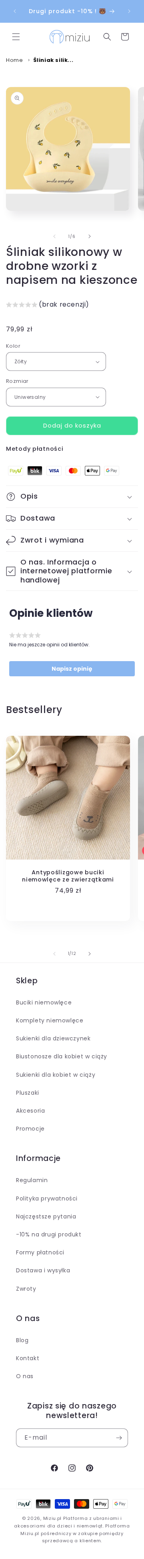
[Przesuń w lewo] (54, 236)
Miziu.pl (52, 1518)
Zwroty (26, 1289)
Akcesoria (30, 1111)
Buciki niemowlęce (44, 1002)
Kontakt (27, 1358)
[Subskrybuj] (119, 1437)
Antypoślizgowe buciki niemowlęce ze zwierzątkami (68, 876)
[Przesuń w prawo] (89, 236)
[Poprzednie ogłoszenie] (15, 11)
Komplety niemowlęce (49, 1020)
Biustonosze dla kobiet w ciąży (61, 1056)
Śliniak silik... (53, 60)
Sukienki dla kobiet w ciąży (55, 1075)
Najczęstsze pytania (46, 1216)
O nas (25, 1376)
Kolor (13, 346)
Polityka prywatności (47, 1198)
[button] (16, 37)
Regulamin (32, 1180)
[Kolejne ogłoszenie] (129, 11)
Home (14, 60)
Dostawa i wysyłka (43, 1270)
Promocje (30, 1129)
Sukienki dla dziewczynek (53, 1038)
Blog (22, 1340)
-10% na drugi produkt (49, 1234)
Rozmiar (17, 381)
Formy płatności (40, 1252)
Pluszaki (27, 1093)
